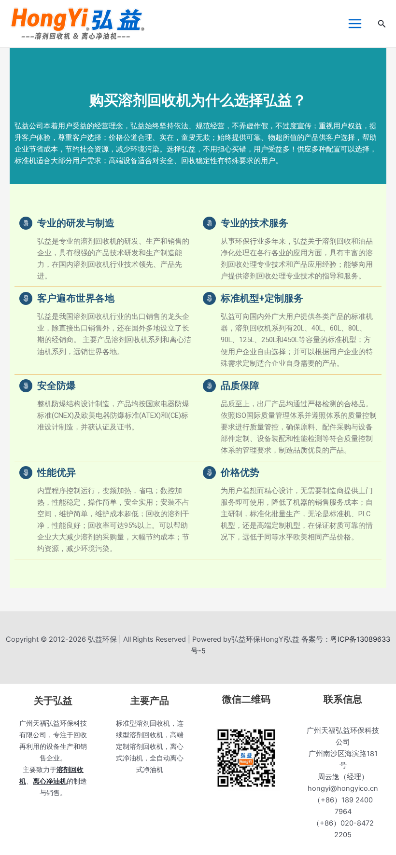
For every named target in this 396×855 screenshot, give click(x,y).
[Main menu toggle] (355, 24)
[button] (382, 24)
